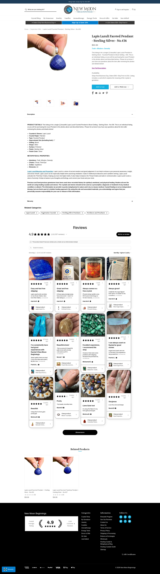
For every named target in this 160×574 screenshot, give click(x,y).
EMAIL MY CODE (80, 297)
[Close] (105, 263)
